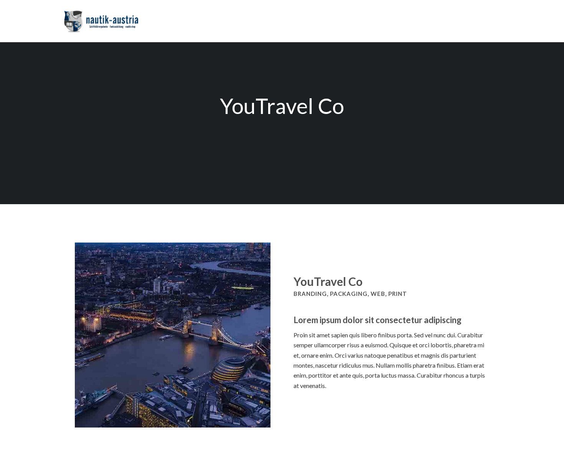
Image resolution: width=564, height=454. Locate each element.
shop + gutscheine (367, 16)
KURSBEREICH (453, 16)
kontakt (412, 16)
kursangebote (313, 16)
